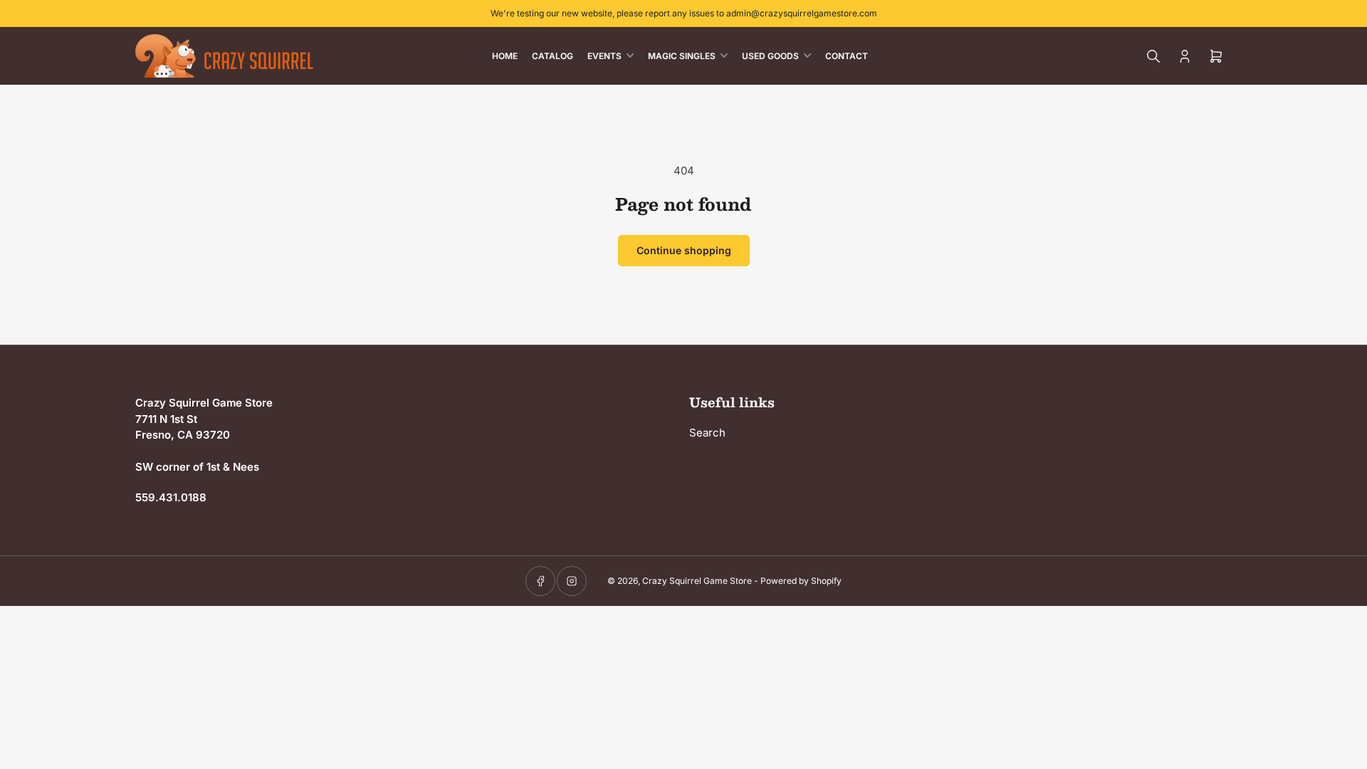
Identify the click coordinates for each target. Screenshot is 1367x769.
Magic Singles (682, 56)
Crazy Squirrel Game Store (697, 580)
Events (604, 56)
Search (707, 432)
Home (505, 56)
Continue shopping (684, 250)
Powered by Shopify (801, 580)
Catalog (552, 56)
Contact (846, 56)
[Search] (1153, 56)
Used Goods (770, 56)
